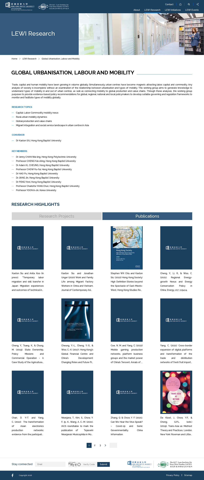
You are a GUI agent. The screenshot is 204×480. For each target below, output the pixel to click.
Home (14, 59)
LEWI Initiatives (173, 10)
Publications (147, 216)
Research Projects (56, 216)
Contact (169, 4)
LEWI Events (192, 10)
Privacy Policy (172, 475)
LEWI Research (152, 10)
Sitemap (188, 475)
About (137, 10)
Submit (103, 464)
